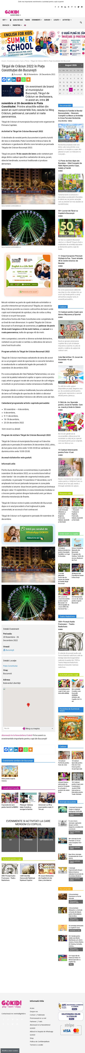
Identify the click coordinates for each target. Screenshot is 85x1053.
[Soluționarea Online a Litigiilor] (70, 1016)
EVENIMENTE (36, 20)
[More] (28, 79)
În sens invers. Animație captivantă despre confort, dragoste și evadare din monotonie (76, 825)
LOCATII (56, 20)
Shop (32, 1038)
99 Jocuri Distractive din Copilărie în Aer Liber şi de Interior (45, 878)
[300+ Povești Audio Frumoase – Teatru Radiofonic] (10, 869)
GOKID (60, 171)
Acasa (32, 1008)
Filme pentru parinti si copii (74, 901)
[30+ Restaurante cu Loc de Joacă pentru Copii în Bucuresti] (78, 591)
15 (78, 82)
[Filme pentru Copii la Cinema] (10, 771)
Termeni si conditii (36, 1045)
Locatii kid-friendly (11, 788)
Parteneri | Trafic (36, 1021)
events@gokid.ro (20, 1014)
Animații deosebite (68, 802)
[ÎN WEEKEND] (28, 832)
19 (67, 86)
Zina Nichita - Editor (65, 121)
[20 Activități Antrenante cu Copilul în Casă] (62, 928)
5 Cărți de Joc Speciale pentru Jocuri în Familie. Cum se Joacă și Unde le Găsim (70, 404)
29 (67, 75)
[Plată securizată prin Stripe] (70, 1029)
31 (74, 75)
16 (81, 82)
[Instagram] (62, 7)
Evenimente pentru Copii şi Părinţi (18, 61)
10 (60, 82)
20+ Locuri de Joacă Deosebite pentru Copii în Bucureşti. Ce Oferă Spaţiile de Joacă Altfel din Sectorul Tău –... (64, 603)
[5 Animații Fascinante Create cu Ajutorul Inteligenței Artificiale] (62, 809)
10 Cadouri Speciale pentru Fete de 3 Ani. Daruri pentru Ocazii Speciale (77, 765)
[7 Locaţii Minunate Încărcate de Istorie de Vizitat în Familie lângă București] (64, 568)
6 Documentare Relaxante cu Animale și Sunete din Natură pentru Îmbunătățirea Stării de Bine (75, 912)
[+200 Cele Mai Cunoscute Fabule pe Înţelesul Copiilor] (28, 869)
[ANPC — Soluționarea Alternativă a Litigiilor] (70, 1006)
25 (63, 90)
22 (78, 86)
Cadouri (61, 337)
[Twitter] (78, 7)
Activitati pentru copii (12, 859)
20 (71, 86)
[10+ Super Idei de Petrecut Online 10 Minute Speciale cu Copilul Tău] (62, 958)
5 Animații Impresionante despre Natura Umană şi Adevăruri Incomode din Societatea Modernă (76, 872)
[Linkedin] (65, 7)
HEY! (4, 20)
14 (74, 82)
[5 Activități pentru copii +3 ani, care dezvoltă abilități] (64, 683)
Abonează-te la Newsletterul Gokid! (17, 735)
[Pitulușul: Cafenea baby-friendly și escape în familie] (28, 798)
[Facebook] (55, 7)
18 (63, 86)
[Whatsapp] (23, 79)
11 (63, 82)
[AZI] (10, 832)
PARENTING (16, 25)
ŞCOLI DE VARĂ (18, 20)
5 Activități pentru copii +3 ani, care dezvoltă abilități (64, 691)
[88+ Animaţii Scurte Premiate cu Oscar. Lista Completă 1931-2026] (62, 841)
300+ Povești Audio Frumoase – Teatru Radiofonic (8, 878)
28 (63, 75)
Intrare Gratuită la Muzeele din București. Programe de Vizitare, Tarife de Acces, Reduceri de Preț (77, 554)
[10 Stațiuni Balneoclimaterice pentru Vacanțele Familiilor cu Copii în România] (64, 542)
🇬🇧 (25, 25)
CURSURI (47, 20)
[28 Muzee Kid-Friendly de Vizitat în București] (78, 568)
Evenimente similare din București (18, 760)
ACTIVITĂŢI (66, 20)
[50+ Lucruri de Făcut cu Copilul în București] (70, 228)
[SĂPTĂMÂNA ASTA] (46, 832)
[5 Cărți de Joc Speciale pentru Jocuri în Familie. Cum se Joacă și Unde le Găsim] (70, 422)
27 (60, 75)
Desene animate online (75, 814)
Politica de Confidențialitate (39, 1041)
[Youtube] (81, 7)
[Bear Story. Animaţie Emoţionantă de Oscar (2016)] (62, 856)
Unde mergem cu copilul (66, 236)
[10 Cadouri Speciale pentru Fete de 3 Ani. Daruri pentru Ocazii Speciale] (78, 755)
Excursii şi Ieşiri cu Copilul (67, 141)
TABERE (27, 20)
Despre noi (34, 1011)
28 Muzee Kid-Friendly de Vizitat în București (77, 575)
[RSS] (75, 7)
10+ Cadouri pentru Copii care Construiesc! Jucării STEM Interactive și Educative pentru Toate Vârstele (77, 788)
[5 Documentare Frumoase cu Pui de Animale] (62, 896)
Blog (71, 964)
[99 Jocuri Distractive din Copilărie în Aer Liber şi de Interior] (46, 869)
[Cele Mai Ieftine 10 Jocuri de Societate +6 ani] (70, 374)
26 (67, 90)
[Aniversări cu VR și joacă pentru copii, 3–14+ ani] (46, 798)
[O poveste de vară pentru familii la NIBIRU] (10, 798)
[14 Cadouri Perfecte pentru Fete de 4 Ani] (64, 755)
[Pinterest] (71, 7)
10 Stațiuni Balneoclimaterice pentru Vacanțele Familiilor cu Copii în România (64, 552)
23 (81, 86)
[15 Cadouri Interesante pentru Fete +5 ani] (70, 467)
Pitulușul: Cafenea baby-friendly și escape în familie (26, 807)
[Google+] (58, 7)
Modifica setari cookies (10, 1051)
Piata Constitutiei (10, 666)
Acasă (4, 61)
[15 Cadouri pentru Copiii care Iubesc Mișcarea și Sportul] (70, 329)
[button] (80, 22)
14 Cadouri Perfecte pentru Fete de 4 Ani (63, 763)
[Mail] (68, 7)
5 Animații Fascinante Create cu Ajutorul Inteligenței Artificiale (75, 809)
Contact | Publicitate (37, 1015)
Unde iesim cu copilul (69, 534)
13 (71, 82)
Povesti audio (63, 649)
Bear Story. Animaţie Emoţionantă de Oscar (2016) (75, 856)
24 (60, 90)
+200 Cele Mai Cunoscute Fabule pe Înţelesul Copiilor (27, 878)
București (17, 74)
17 (60, 86)
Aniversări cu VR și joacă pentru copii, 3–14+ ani (46, 807)
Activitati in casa (75, 930)
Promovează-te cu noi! (38, 1018)
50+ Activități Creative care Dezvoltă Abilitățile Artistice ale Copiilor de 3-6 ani (76, 695)
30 (71, 75)
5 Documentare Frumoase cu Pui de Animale (75, 896)
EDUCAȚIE (6, 25)
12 (67, 82)
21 (74, 86)
